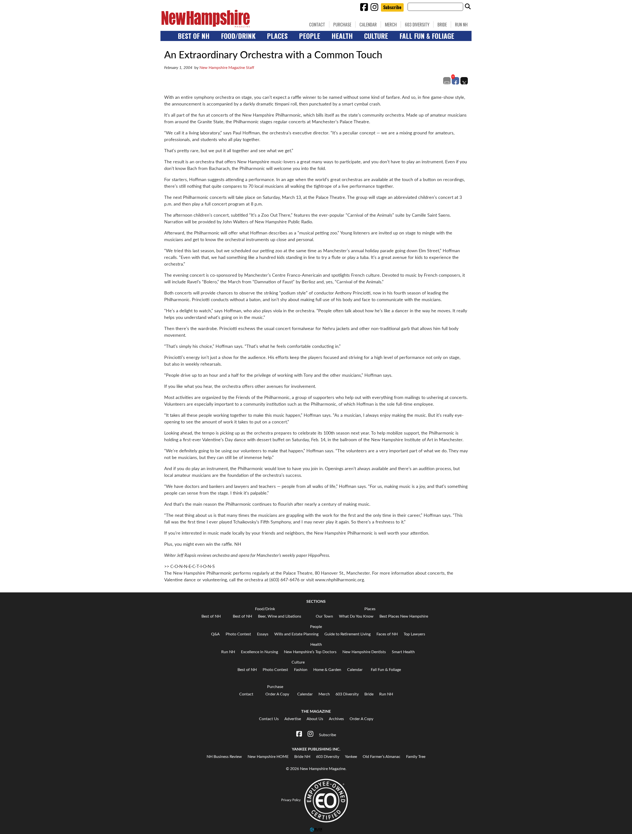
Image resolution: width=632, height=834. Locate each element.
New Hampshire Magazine (228, 18)
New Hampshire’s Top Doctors (310, 652)
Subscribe (392, 7)
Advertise (292, 719)
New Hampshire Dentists (364, 652)
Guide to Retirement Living (347, 634)
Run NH (461, 24)
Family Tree (415, 757)
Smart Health (403, 652)
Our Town (324, 616)
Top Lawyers (414, 634)
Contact (317, 24)
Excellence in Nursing (259, 652)
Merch (391, 24)
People (309, 36)
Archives (336, 719)
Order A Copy (277, 694)
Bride (442, 24)
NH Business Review (224, 757)
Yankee (351, 757)
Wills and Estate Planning (296, 634)
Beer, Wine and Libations (279, 616)
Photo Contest (238, 634)
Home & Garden (327, 670)
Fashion (300, 670)
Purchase (342, 24)
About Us (315, 719)
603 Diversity (417, 24)
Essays (262, 634)
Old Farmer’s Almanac (381, 757)
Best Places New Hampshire (403, 616)
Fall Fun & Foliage (426, 36)
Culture (376, 36)
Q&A (215, 634)
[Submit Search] (468, 6)
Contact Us (269, 719)
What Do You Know (356, 616)
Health (342, 36)
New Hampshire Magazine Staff (226, 68)
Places (277, 36)
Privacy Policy (291, 800)
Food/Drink (238, 36)
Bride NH (302, 757)
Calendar (368, 24)
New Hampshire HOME (268, 757)
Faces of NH (387, 634)
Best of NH (194, 36)
